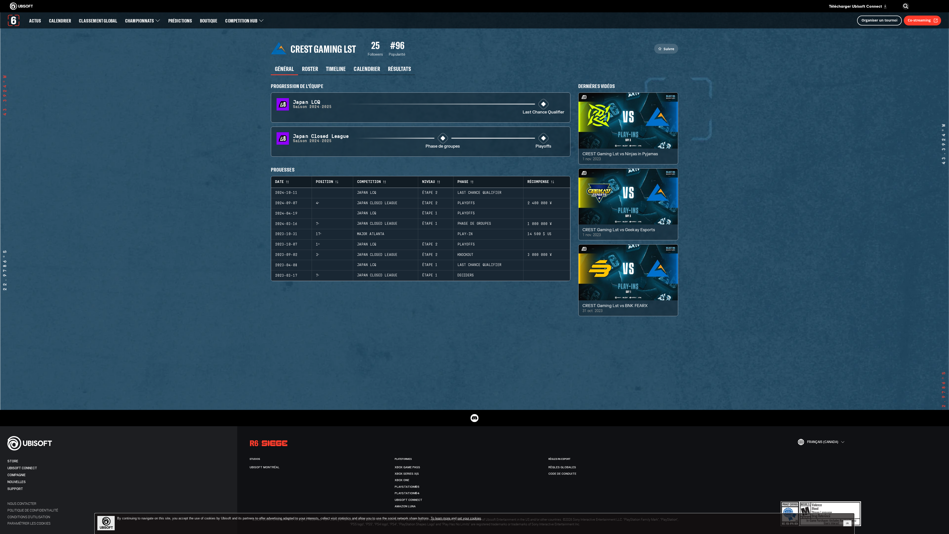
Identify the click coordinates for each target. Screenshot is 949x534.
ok (847, 523)
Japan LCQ (366, 193)
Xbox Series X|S (407, 473)
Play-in (465, 234)
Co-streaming (919, 20)
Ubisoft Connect (22, 468)
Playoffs (543, 146)
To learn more (441, 518)
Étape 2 (429, 193)
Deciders (465, 275)
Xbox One (402, 480)
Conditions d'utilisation (28, 516)
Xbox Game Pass (407, 467)
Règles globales (562, 467)
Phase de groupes (443, 146)
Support (15, 489)
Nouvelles (16, 482)
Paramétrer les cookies (28, 523)
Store (12, 461)
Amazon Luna (405, 506)
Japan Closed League (377, 203)
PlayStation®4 (407, 493)
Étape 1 (429, 213)
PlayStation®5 (407, 487)
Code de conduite (562, 473)
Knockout (465, 255)
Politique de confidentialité (32, 510)
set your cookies (469, 518)
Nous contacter (21, 503)
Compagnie (16, 475)
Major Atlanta (370, 234)
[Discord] (474, 418)
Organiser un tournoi (879, 20)
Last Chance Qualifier (543, 112)
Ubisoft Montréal (265, 467)
